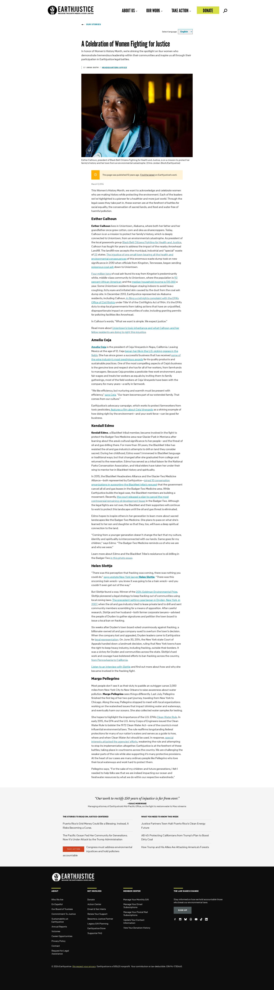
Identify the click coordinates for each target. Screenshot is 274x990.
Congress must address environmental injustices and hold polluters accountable (97, 851)
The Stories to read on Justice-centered (85, 816)
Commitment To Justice (64, 913)
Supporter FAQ (94, 933)
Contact (56, 945)
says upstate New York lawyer (129, 576)
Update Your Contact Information (133, 921)
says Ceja (110, 394)
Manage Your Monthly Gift (136, 899)
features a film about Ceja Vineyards (131, 409)
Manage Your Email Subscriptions (132, 906)
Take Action (180, 10)
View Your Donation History (136, 927)
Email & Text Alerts (96, 909)
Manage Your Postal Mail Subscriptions (135, 913)
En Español (57, 904)
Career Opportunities (62, 936)
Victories (56, 931)
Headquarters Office (114, 67)
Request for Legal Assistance (60, 952)
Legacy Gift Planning (97, 923)
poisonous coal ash (102, 266)
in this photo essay (121, 557)
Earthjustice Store (96, 928)
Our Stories (93, 24)
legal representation (106, 639)
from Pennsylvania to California (109, 660)
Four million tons (101, 273)
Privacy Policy (59, 941)
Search (224, 10)
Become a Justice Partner (100, 918)
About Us (128, 10)
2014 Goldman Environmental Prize (156, 591)
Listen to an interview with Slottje (110, 666)
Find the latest (147, 174)
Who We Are (57, 899)
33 (95, 254)
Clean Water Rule (167, 717)
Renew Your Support (97, 913)
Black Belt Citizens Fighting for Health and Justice (151, 242)
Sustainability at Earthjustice (60, 920)
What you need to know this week (159, 816)
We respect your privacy (84, 966)
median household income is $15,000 (154, 281)
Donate (208, 10)
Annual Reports (59, 926)
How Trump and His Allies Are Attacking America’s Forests (175, 847)
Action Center (94, 904)
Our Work (153, 10)
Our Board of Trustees (62, 909)
